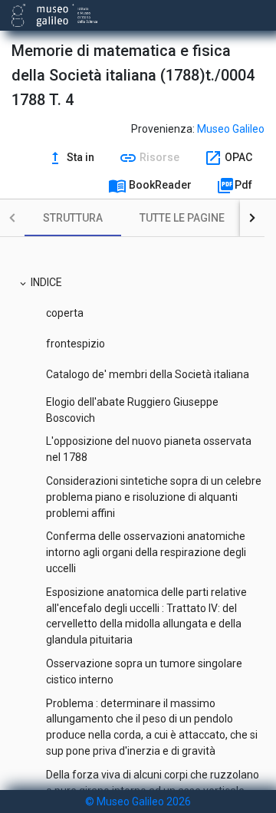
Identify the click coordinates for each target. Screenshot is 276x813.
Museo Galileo (230, 129)
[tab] (73, 217)
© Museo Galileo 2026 (138, 801)
